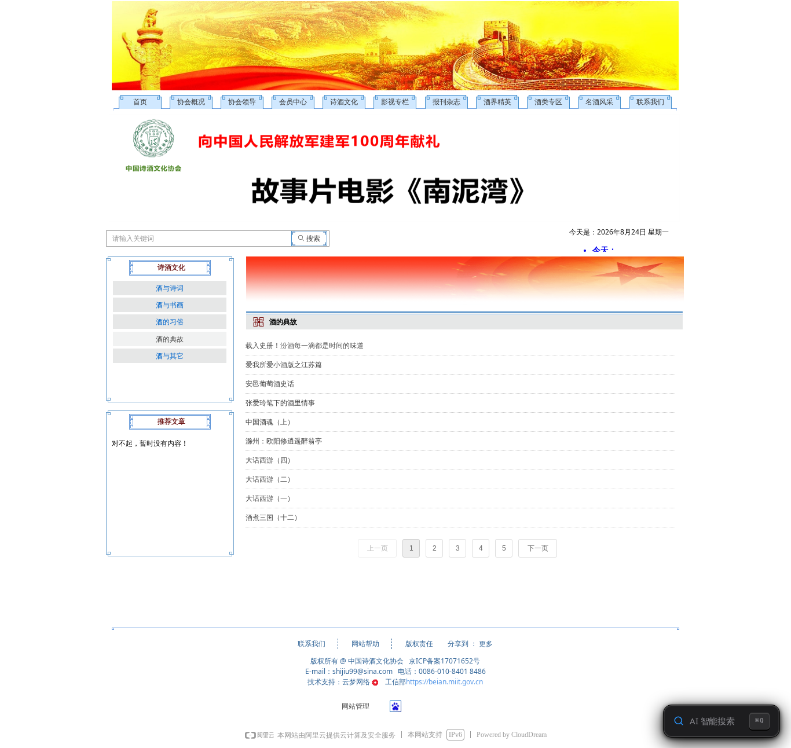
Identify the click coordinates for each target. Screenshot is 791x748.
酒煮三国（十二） (273, 518)
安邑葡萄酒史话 (270, 384)
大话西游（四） (270, 460)
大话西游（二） (270, 479)
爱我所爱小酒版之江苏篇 (284, 365)
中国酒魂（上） (270, 422)
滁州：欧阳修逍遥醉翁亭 (284, 441)
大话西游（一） (270, 498)
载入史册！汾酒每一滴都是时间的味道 (305, 346)
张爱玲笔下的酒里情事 (280, 403)
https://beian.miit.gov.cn (444, 682)
